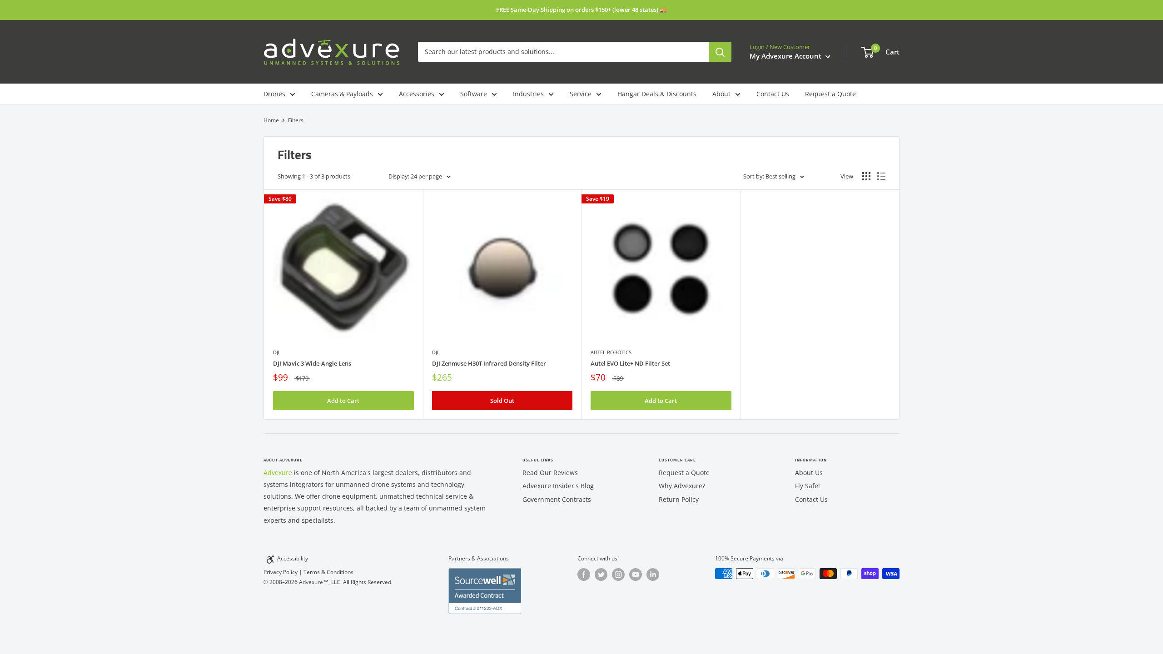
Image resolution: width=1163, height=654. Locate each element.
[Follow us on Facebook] (583, 574)
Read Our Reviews (550, 472)
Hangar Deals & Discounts (656, 93)
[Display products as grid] (866, 176)
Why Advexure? (682, 485)
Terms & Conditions (328, 572)
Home (271, 120)
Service (580, 93)
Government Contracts (556, 499)
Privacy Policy (280, 572)
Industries (528, 93)
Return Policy (679, 499)
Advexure (277, 472)
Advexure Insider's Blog (558, 485)
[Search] (720, 52)
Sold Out (502, 400)
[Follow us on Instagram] (618, 574)
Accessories (416, 93)
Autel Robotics (611, 352)
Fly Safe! (807, 485)
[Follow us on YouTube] (635, 574)
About (721, 93)
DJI (276, 352)
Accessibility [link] (292, 558)
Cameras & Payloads (342, 93)
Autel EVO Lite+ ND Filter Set (630, 363)
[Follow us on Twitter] (601, 574)
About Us (809, 472)
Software (473, 93)
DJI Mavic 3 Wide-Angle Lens (312, 363)
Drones (274, 93)
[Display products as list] (881, 176)
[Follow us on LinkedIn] (652, 574)
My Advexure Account (786, 55)
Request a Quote (830, 93)
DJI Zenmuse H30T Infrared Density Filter (489, 363)
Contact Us (772, 93)
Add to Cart (343, 400)
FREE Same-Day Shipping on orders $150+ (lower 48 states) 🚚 (581, 9)
